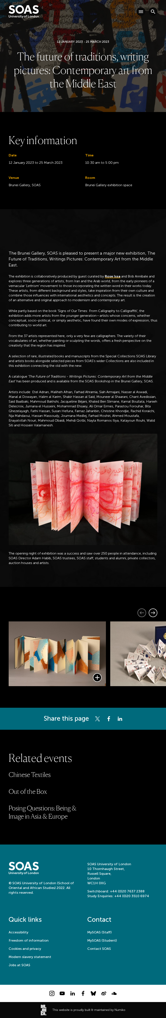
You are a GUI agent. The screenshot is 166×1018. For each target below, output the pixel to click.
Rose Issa (112, 276)
